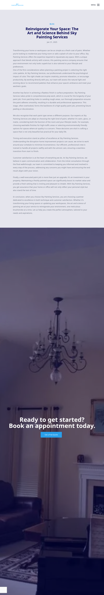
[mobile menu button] (98, 4)
